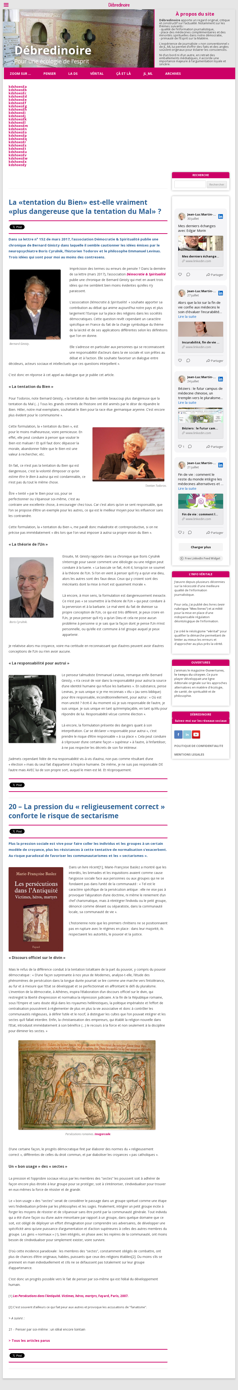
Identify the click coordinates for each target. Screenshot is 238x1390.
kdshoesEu (18, 152)
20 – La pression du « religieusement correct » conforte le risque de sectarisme (87, 811)
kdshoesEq (18, 139)
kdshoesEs (17, 145)
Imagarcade (102, 1134)
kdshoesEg (18, 106)
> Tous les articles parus (29, 1340)
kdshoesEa (18, 86)
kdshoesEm (18, 125)
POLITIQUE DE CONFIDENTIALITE (198, 746)
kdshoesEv (17, 155)
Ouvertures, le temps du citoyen (199, 672)
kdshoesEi (17, 112)
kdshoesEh (18, 109)
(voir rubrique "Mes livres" (199, 606)
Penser (49, 73)
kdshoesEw (18, 158)
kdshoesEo (18, 132)
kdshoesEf (17, 103)
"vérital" (212, 631)
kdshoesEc (17, 93)
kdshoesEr (17, 142)
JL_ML (148, 73)
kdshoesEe (18, 99)
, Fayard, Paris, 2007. (71, 1296)
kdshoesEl (17, 122)
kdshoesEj (17, 116)
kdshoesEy (17, 165)
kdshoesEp (18, 135)
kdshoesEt (17, 148)
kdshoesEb (18, 90)
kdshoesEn (18, 129)
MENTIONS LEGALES (189, 754)
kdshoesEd (18, 96)
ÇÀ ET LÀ (123, 73)
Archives (173, 73)
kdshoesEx (17, 161)
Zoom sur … (20, 73)
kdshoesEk (18, 119)
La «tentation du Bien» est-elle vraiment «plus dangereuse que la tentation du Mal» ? (85, 206)
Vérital (97, 73)
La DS (73, 73)
